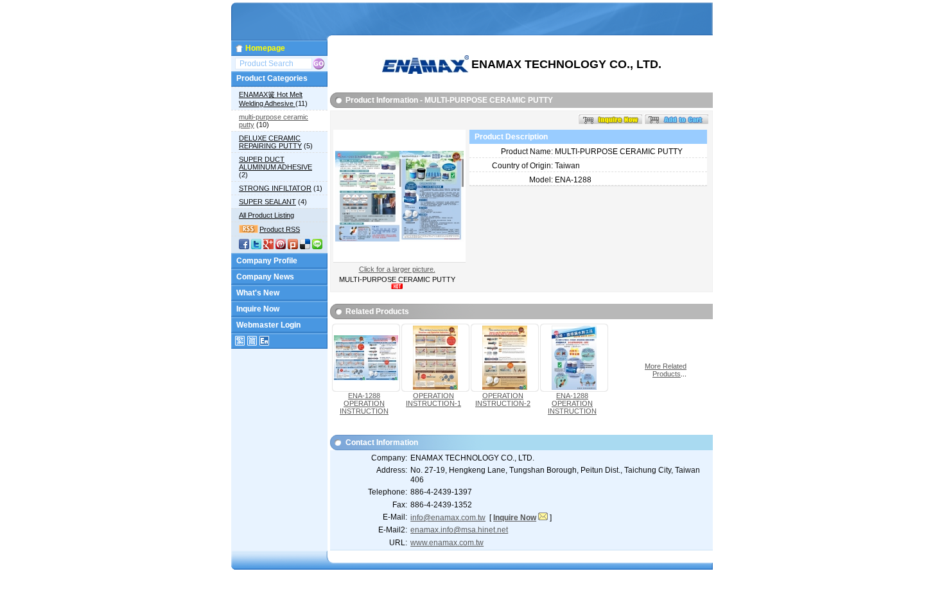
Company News (265, 276)
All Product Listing (266, 215)
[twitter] (256, 246)
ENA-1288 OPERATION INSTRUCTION (364, 403)
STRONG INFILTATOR (275, 188)
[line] (317, 246)
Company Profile (266, 260)
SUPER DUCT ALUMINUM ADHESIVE (275, 163)
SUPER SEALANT (267, 202)
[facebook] (244, 246)
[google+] (268, 246)
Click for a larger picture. (397, 269)
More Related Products (665, 370)
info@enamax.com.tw (447, 517)
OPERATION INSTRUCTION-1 (433, 399)
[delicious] (305, 246)
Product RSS (279, 229)
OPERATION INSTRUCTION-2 (502, 399)
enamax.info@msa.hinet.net (459, 529)
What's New (257, 292)
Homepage (265, 48)
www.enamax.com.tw (447, 542)
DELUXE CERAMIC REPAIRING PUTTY (270, 142)
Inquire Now (257, 308)
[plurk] (293, 246)
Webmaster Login (268, 324)
